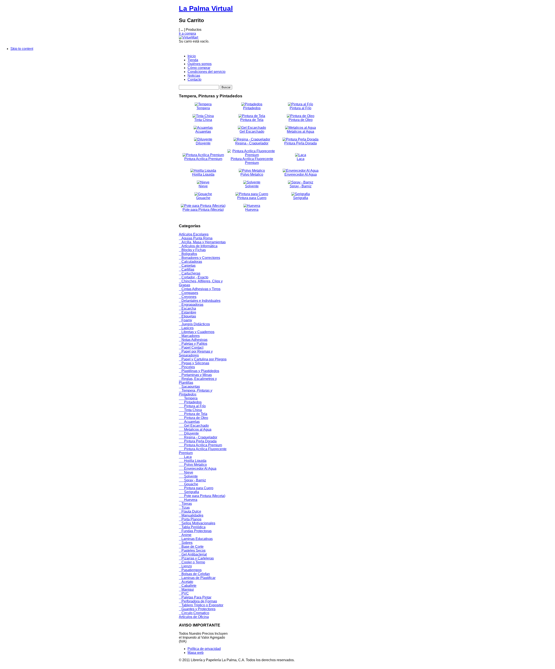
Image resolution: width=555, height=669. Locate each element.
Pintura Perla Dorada (300, 143)
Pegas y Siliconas (194, 363)
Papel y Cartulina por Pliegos (203, 359)
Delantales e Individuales (199, 301)
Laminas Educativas (196, 539)
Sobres (186, 543)
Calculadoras (190, 261)
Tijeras (185, 503)
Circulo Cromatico (194, 613)
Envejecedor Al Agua (300, 174)
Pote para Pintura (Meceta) (203, 209)
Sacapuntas (189, 386)
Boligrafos (188, 254)
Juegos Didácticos (194, 324)
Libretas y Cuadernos (196, 332)
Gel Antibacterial (193, 554)
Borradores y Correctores (199, 258)
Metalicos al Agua (300, 131)
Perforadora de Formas (198, 601)
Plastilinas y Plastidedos (199, 371)
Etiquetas (187, 316)
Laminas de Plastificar (197, 578)
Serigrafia (300, 198)
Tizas (184, 507)
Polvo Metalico (251, 174)
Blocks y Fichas (192, 250)
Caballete (187, 585)
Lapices (186, 328)
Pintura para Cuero (251, 198)
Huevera (251, 209)
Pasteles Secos (192, 550)
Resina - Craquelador (251, 143)
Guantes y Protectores (197, 609)
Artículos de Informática (198, 246)
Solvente (252, 186)
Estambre (187, 312)
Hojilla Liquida (203, 174)
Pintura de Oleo (301, 120)
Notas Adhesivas (193, 340)
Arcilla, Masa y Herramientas (202, 242)
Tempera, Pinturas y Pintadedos (195, 392)
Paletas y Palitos (193, 343)
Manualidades (191, 515)
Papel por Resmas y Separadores (196, 353)
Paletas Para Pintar (195, 597)
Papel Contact (191, 347)
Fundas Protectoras (195, 531)
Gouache (203, 198)
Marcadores (189, 336)
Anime (185, 535)
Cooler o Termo (192, 562)
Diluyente (203, 143)
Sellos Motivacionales (197, 523)
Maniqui (186, 589)
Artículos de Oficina (194, 617)
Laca (300, 159)
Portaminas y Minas (195, 375)
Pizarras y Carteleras (196, 558)
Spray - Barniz (301, 186)
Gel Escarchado (252, 131)
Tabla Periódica (192, 527)
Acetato (186, 582)
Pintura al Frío (300, 108)
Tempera (203, 108)
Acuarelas (203, 131)
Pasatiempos (190, 570)
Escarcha (187, 308)
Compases (188, 293)
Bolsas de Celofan (194, 574)
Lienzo (185, 566)
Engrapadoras (191, 304)
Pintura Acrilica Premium (203, 159)
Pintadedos (252, 108)
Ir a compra (187, 33)
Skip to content (21, 49)
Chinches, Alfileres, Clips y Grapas (201, 283)
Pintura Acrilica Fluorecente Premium (252, 161)
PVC (184, 593)
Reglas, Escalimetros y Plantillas (198, 380)
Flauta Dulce (190, 511)
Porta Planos (190, 519)
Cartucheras (189, 273)
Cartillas (186, 269)
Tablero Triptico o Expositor (201, 605)
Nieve (203, 186)
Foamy (185, 320)
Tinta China (203, 120)
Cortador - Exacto (193, 277)
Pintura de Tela (251, 120)
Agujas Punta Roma (195, 238)
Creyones (187, 297)
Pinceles (187, 367)
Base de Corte (191, 546)
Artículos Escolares (194, 234)
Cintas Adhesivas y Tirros (199, 289)
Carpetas (187, 265)
